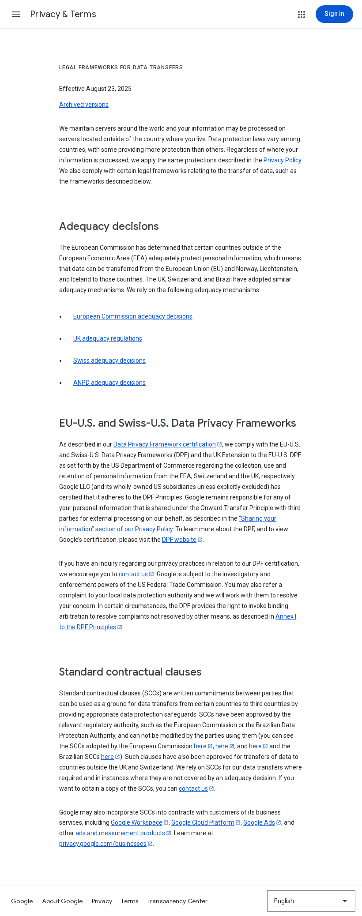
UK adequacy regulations (107, 338)
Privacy (102, 901)
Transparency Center (177, 901)
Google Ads (259, 822)
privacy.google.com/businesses (103, 843)
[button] (15, 14)
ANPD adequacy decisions (109, 382)
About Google (62, 901)
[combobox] (311, 901)
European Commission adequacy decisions (132, 316)
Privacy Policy (282, 160)
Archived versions (84, 104)
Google (22, 901)
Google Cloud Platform (202, 822)
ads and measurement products (120, 833)
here (200, 746)
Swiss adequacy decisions (109, 360)
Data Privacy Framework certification (164, 444)
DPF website (179, 539)
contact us (133, 574)
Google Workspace (136, 822)
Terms (129, 901)
